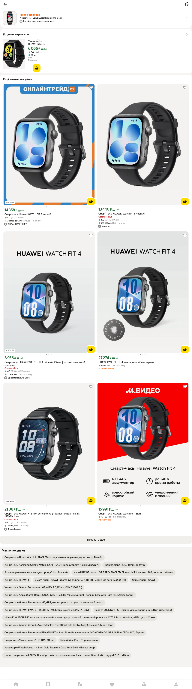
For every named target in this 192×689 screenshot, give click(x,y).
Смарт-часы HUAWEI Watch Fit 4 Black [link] (119, 513)
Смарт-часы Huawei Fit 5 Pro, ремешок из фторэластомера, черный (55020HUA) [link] (42, 515)
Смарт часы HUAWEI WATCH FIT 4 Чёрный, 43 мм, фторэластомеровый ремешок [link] (44, 363)
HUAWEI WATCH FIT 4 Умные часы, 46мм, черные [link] (126, 362)
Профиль (176, 684)
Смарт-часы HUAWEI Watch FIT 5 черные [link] (121, 213)
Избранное (112, 684)
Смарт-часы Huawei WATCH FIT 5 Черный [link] (28, 214)
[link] (53, 558)
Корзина (144, 684)
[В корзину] (37, 68)
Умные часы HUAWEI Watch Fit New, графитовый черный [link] (36, 42)
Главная (16, 684)
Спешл (48, 684)
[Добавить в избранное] (91, 87)
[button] (5, 4)
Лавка (80, 684)
